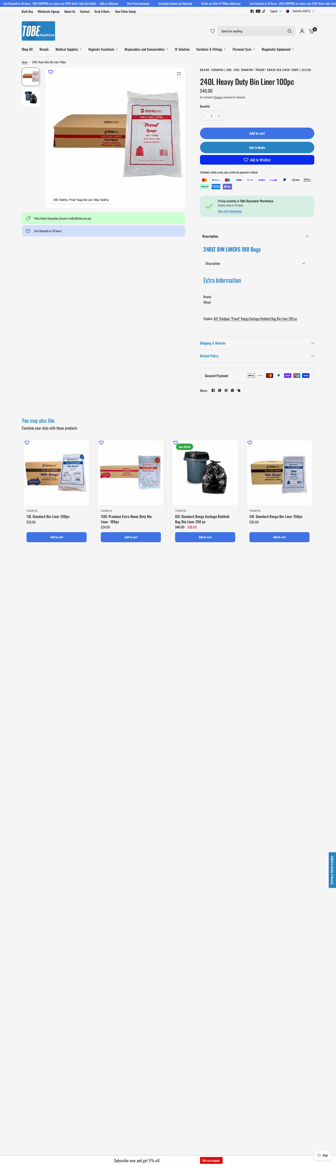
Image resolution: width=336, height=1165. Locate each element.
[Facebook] (252, 11)
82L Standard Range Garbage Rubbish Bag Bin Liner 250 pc (202, 519)
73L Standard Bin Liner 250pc (48, 516)
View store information (230, 211)
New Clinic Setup (125, 11)
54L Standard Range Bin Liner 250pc (275, 516)
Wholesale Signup (49, 11)
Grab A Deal (101, 11)
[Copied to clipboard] (239, 390)
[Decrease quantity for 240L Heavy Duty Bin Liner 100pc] (204, 116)
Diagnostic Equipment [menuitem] (276, 49)
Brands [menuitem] (44, 49)
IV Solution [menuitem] (182, 49)
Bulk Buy (27, 11)
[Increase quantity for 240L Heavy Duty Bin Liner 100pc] (219, 116)
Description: (213, 263)
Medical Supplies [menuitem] (67, 49)
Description (210, 236)
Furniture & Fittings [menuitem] (209, 49)
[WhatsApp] (232, 390)
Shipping (217, 97)
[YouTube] (258, 11)
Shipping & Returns (213, 342)
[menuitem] (28, 11)
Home (24, 62)
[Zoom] (179, 73)
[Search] (289, 31)
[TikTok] (264, 11)
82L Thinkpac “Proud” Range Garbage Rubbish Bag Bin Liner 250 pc (255, 318)
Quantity (205, 106)
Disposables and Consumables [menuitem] (145, 49)
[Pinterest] (226, 390)
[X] (219, 390)
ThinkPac (32, 511)
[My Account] (302, 31)
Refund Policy (209, 355)
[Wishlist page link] (212, 31)
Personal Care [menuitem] (242, 49)
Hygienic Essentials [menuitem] (101, 49)
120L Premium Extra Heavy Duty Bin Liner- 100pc (126, 519)
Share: (204, 390)
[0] (310, 31)
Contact (85, 11)
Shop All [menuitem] (27, 49)
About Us (69, 11)
